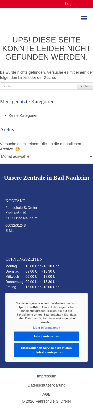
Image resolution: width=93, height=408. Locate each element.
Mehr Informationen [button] (46, 327)
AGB (46, 394)
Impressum (46, 376)
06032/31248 (76, 9)
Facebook (16, 242)
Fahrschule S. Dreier (19, 19)
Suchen (85, 86)
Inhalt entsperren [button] (46, 336)
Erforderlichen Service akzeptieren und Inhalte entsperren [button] (46, 350)
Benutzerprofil (79, 4)
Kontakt (54, 9)
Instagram (33, 242)
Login (70, 4)
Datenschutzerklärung (47, 385)
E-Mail (10, 230)
